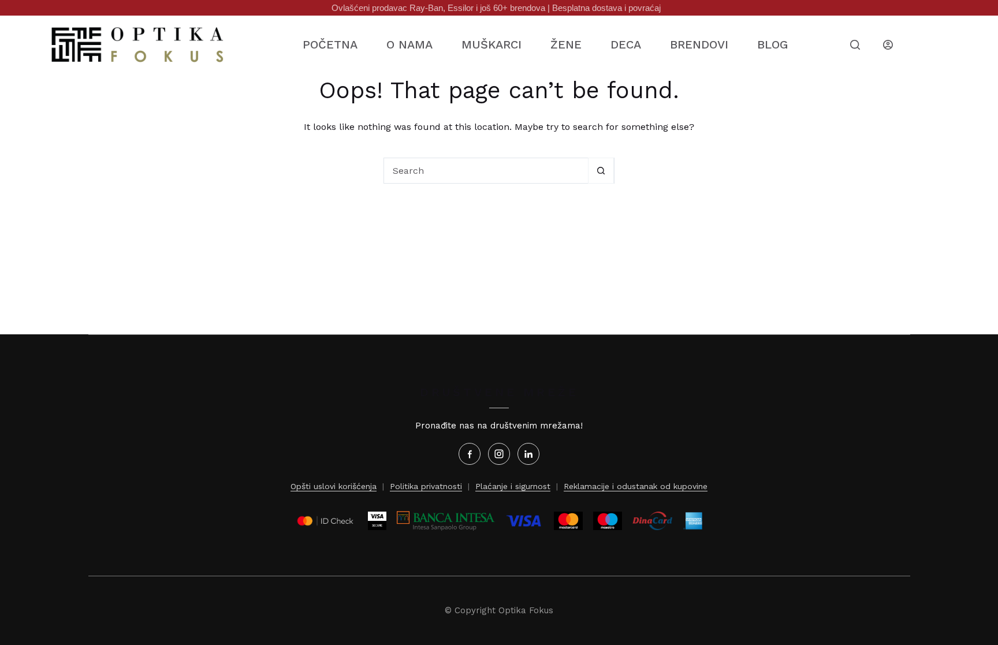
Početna (330, 44)
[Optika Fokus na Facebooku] (470, 454)
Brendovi (699, 44)
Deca (625, 44)
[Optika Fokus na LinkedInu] (528, 454)
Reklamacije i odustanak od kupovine (635, 486)
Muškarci (491, 44)
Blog (772, 44)
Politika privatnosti (426, 486)
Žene (566, 44)
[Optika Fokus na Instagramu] (499, 454)
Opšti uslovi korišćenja (334, 486)
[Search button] (601, 171)
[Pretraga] (855, 45)
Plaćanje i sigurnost (512, 486)
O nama (409, 44)
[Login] (888, 45)
